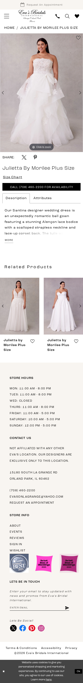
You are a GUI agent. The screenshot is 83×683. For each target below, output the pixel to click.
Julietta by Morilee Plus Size (49, 28)
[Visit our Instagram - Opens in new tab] (41, 628)
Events (16, 531)
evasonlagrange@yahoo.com (36, 496)
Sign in (16, 544)
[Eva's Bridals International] (32, 16)
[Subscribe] (67, 608)
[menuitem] (6, 16)
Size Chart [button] (12, 177)
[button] (6, 16)
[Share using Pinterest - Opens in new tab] (35, 157)
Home (9, 28)
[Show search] (67, 16)
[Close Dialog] (4, 671)
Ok (79, 671)
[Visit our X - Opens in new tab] (13, 628)
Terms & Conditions (21, 648)
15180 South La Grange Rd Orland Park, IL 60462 (34, 475)
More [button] (9, 240)
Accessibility (51, 648)
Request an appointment (32, 502)
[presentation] (19, 306)
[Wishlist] (77, 16)
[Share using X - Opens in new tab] (24, 157)
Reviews (17, 538)
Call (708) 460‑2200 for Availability (41, 187)
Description (16, 198)
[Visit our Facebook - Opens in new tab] (22, 628)
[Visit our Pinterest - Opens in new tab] (32, 628)
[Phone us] (57, 16)
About (15, 525)
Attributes (42, 198)
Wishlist (17, 550)
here (49, 680)
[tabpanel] (41, 92)
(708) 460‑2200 (22, 490)
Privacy (71, 648)
